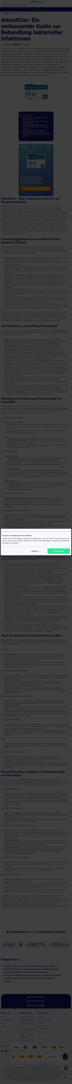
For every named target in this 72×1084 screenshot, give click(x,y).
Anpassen (34, 551)
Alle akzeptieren (58, 551)
